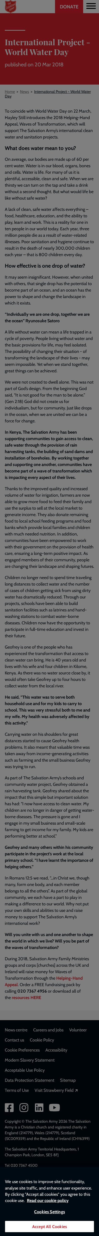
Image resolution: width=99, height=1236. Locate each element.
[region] (49, 1201)
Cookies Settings (49, 1211)
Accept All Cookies (49, 1226)
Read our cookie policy (47, 1200)
